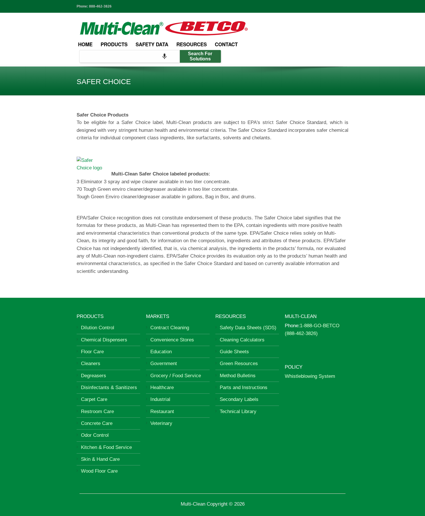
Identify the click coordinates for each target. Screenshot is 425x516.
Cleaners (90, 363)
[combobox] (129, 56)
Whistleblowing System (310, 376)
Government (163, 363)
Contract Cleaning (169, 327)
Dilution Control (97, 327)
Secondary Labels (239, 399)
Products (114, 44)
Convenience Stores (172, 340)
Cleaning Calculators (242, 340)
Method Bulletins (238, 375)
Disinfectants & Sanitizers (109, 387)
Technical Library (238, 411)
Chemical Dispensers (104, 340)
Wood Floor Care (99, 471)
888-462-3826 (100, 6)
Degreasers (93, 375)
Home (85, 44)
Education (161, 351)
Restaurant (162, 411)
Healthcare (162, 387)
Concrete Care (96, 423)
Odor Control (95, 435)
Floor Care (92, 351)
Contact (226, 44)
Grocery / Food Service (175, 375)
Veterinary (161, 423)
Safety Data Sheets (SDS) (248, 327)
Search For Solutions (200, 56)
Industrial (160, 399)
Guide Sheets (234, 351)
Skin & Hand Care (100, 459)
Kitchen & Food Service (106, 447)
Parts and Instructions (243, 387)
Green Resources (239, 363)
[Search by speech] (164, 56)
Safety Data (152, 44)
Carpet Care (94, 399)
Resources (191, 44)
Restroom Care (97, 411)
